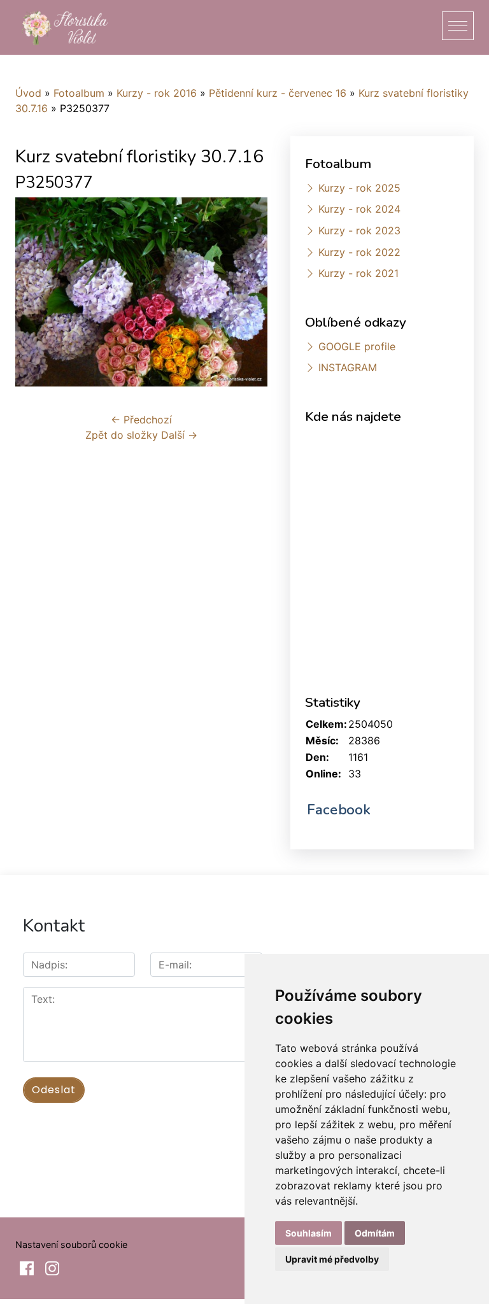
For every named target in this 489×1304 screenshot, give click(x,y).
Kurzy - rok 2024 (359, 208)
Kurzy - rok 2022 (359, 252)
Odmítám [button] (375, 1233)
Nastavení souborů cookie (71, 1244)
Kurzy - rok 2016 (157, 93)
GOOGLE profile (356, 346)
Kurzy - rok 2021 (358, 273)
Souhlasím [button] (308, 1233)
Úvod (28, 93)
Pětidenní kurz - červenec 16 (277, 93)
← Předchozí (141, 419)
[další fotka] (246, 291)
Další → (179, 435)
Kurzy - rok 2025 (359, 187)
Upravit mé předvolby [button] (332, 1259)
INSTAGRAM (347, 367)
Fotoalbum (78, 93)
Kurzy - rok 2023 (359, 230)
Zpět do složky (121, 435)
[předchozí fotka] (36, 291)
